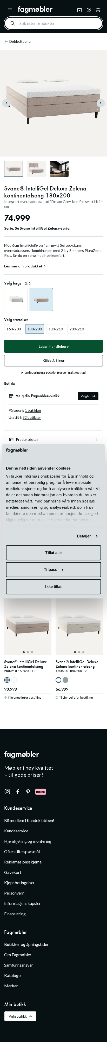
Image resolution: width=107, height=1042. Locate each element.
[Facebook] (18, 792)
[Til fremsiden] (46, 9)
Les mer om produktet (23, 266)
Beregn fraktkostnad (71, 372)
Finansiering (15, 913)
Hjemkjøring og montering (27, 841)
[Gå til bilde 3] (32, 652)
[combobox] (53, 23)
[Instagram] (7, 792)
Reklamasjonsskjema (23, 861)
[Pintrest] (28, 792)
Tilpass (50, 570)
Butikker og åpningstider (26, 944)
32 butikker (32, 417)
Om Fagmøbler (17, 954)
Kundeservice (16, 830)
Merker (11, 985)
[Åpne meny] (10, 10)
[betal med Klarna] (40, 792)
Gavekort (12, 872)
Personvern (14, 892)
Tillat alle (53, 552)
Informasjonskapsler (22, 903)
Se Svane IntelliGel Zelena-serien (43, 228)
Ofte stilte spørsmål (22, 851)
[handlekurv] (88, 10)
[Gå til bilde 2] (28, 652)
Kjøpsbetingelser (19, 882)
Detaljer (84, 536)
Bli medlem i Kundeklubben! (29, 820)
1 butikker (33, 410)
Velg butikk (88, 396)
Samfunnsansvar (18, 964)
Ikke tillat (53, 586)
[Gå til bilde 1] (24, 652)
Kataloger (13, 975)
